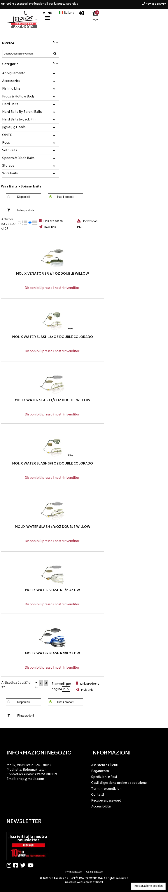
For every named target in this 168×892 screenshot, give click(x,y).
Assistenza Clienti (104, 765)
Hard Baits (10, 104)
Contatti (97, 795)
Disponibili (23, 196)
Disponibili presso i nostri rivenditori (52, 288)
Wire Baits (10, 174)
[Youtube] (32, 865)
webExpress (84, 882)
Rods (6, 143)
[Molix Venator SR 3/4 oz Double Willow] (52, 257)
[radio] (19, 222)
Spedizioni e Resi (104, 777)
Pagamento (100, 771)
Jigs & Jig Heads (14, 127)
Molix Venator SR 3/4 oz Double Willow (52, 274)
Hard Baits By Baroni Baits (22, 112)
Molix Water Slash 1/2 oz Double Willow (52, 400)
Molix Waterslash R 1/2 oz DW (52, 590)
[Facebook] (16, 865)
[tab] (30, 73)
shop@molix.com (30, 779)
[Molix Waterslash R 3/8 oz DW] (52, 637)
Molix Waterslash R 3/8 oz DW (52, 653)
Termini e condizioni (106, 789)
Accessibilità (101, 806)
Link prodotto (53, 221)
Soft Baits (9, 151)
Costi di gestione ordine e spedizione (119, 783)
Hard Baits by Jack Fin (18, 120)
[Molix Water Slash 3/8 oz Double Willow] (52, 511)
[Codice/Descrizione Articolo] (55, 53)
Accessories (11, 81)
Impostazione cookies (148, 886)
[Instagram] (10, 865)
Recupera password (106, 801)
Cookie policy (94, 872)
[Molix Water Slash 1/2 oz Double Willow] (52, 384)
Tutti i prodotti (65, 196)
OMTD (7, 135)
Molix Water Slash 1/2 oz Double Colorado (52, 337)
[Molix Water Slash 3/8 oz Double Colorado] (52, 447)
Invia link (50, 227)
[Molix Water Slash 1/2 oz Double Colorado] (52, 321)
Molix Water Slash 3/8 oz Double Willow (52, 527)
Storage (8, 166)
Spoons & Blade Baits (18, 158)
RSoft (99, 882)
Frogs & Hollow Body (18, 97)
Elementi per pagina (61, 686)
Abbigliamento (13, 74)
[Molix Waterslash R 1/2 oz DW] (52, 574)
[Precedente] (36, 682)
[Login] (81, 14)
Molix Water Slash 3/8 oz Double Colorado (52, 463)
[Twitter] (24, 865)
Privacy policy (73, 872)
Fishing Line (11, 89)
